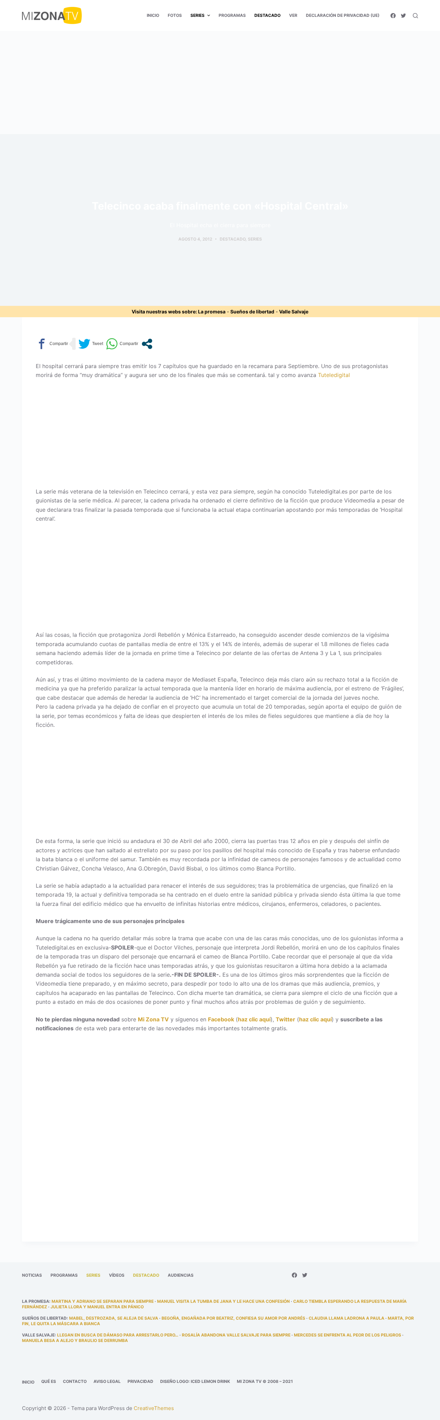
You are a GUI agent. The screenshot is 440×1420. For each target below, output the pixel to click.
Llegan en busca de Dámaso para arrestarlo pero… (117, 1335)
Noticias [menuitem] (32, 1275)
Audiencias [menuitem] (181, 1275)
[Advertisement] (220, 82)
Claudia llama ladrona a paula (346, 1318)
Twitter (285, 1019)
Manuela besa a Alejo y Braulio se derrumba (75, 1340)
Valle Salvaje (293, 311)
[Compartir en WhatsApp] (122, 344)
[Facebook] (393, 15)
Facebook (221, 1019)
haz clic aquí (254, 1019)
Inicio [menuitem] (153, 15)
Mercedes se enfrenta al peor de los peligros (347, 1335)
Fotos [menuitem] (175, 15)
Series (255, 239)
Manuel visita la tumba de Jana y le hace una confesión (223, 1301)
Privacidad (140, 1381)
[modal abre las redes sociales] (147, 344)
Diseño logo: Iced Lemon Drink (195, 1381)
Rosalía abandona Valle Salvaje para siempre (236, 1335)
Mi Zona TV (153, 1019)
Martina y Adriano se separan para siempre (103, 1301)
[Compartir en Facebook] (52, 344)
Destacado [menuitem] (267, 15)
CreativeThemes (154, 1408)
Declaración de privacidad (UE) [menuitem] (343, 15)
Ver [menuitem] (293, 15)
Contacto (75, 1381)
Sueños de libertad (252, 311)
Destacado (232, 239)
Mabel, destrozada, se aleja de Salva (113, 1318)
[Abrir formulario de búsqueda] (415, 15)
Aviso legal (107, 1381)
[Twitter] (403, 15)
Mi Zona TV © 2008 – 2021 (265, 1381)
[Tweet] (90, 344)
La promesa (212, 311)
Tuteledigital (334, 374)
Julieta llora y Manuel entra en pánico (97, 1306)
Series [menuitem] (197, 15)
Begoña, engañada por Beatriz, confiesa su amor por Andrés (233, 1318)
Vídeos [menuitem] (116, 1275)
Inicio (28, 1382)
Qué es (48, 1381)
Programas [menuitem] (232, 15)
